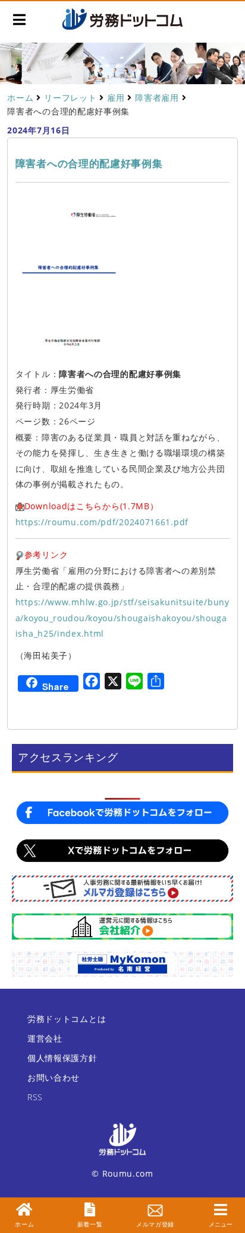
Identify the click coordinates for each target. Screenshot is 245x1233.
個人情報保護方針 (62, 1057)
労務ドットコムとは (66, 1018)
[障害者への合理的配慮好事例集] (68, 282)
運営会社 (44, 1038)
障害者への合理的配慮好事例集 (89, 163)
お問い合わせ (53, 1077)
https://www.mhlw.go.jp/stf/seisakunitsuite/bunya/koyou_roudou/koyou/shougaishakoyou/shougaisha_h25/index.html (122, 617)
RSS (35, 1097)
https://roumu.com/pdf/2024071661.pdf (102, 522)
